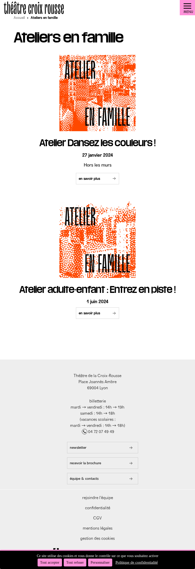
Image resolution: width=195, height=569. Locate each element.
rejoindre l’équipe (97, 497)
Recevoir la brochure (85, 463)
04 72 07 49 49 (101, 431)
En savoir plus (89, 178)
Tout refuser (75, 562)
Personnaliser (100, 562)
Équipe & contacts (84, 478)
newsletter (78, 447)
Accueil (19, 18)
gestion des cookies (97, 538)
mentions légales (97, 528)
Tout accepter (49, 562)
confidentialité (97, 507)
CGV (97, 518)
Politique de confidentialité (137, 562)
